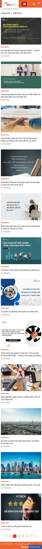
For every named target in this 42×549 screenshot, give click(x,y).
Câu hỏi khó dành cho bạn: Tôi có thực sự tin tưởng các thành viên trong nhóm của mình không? (19, 140)
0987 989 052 (8, 544)
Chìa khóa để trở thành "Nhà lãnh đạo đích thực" (20, 270)
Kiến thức (17, 13)
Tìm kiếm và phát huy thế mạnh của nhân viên (19, 312)
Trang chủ (5, 13)
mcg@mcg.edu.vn (24, 544)
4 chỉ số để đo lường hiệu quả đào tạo (16, 526)
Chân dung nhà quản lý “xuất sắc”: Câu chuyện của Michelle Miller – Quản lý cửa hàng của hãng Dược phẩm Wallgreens (21, 355)
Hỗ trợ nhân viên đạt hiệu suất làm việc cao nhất (20, 485)
